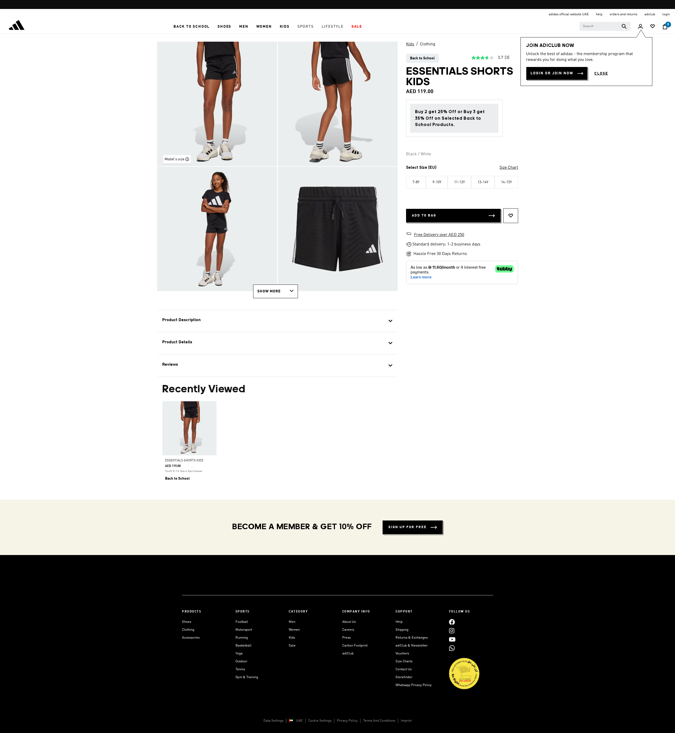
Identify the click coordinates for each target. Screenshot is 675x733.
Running (241, 637)
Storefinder (404, 677)
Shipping (402, 629)
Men (292, 622)
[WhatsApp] (452, 648)
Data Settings (273, 720)
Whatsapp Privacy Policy (414, 685)
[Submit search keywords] (624, 26)
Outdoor (241, 661)
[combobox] (605, 26)
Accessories (191, 637)
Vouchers (402, 653)
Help (399, 622)
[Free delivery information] (408, 234)
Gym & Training (246, 677)
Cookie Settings (319, 720)
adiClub (348, 653)
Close (601, 73)
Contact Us (404, 669)
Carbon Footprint (355, 645)
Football (241, 622)
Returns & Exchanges (412, 637)
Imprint (406, 720)
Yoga (239, 653)
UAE (299, 720)
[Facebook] (452, 622)
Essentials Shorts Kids (184, 460)
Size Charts (404, 661)
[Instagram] (451, 630)
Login (666, 14)
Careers (348, 629)
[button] (192, 26)
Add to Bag (424, 215)
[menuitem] (192, 26)
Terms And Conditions (379, 720)
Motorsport (243, 629)
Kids (410, 44)
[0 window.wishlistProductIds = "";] (652, 27)
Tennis (240, 669)
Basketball (243, 645)
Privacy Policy (347, 720)
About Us (349, 622)
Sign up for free (407, 527)
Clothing (427, 44)
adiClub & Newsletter (412, 645)
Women (294, 629)
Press (346, 637)
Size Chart (508, 168)
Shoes (186, 622)
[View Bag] (665, 27)
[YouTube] (452, 639)
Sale (292, 645)
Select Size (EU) (421, 168)
